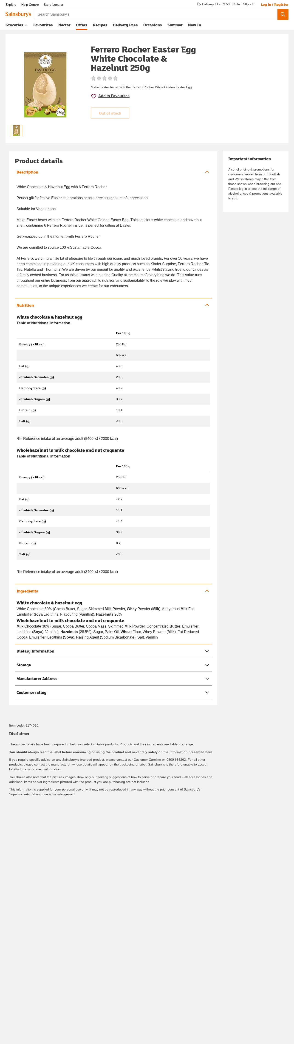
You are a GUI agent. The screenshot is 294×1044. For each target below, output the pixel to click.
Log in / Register (274, 4)
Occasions (152, 25)
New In (194, 25)
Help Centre (30, 4)
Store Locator (53, 4)
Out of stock (110, 113)
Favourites (43, 25)
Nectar (64, 25)
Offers (81, 25)
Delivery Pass (125, 26)
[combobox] (156, 14)
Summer (175, 25)
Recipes (100, 25)
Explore (11, 4)
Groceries (14, 25)
